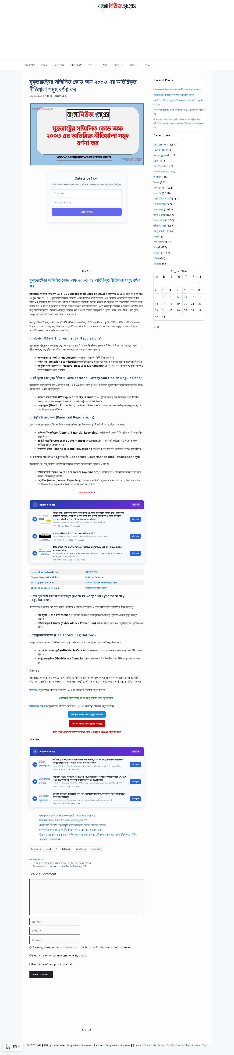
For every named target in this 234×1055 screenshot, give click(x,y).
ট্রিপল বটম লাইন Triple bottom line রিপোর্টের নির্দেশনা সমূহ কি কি (60, 866)
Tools (148, 65)
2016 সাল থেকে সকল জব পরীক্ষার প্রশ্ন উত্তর (101, 582)
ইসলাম (105, 65)
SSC (33, 587)
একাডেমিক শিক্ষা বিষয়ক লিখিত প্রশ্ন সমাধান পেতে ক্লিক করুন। (87, 698)
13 (185, 297)
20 (185, 303)
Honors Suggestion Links (44, 571)
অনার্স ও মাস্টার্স (160, 171)
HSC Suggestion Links (42, 582)
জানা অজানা (158, 209)
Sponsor (195, 1045)
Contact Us (150, 1045)
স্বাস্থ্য (156, 263)
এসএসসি (157, 193)
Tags (204, 1045)
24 (163, 310)
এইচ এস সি (158, 188)
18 (171, 303)
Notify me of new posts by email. (52, 964)
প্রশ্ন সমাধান (59, 65)
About (139, 1045)
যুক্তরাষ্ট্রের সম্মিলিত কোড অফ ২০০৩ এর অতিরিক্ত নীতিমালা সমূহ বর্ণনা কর (84, 283)
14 (192, 297)
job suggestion (162, 155)
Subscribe (87, 212)
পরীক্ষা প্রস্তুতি (76, 65)
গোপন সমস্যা (159, 204)
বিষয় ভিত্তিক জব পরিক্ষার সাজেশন (96, 587)
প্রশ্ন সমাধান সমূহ (91, 571)
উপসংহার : (34, 690)
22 (200, 303)
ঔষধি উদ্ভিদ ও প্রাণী (162, 198)
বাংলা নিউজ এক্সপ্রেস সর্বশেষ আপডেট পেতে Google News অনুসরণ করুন (87, 732)
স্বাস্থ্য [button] (116, 65)
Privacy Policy (182, 1045)
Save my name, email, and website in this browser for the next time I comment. (82, 947)
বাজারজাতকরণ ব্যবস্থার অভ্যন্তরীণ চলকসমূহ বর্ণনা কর (67, 815)
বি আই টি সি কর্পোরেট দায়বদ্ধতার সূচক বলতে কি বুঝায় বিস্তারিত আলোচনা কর (62, 862)
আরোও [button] (132, 65)
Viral (156, 161)
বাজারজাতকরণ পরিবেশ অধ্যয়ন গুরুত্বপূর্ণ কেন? (63, 820)
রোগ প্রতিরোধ (159, 242)
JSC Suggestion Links (48, 587)
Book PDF (159, 150)
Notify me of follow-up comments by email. (59, 955)
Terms (161, 1045)
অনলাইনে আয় (159, 166)
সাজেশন (44, 65)
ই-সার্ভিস (157, 177)
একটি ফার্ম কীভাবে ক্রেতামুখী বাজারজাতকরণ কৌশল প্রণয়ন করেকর (72, 825)
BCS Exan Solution (94, 577)
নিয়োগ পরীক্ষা (30, 65)
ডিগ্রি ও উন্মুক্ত (160, 215)
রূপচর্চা (156, 236)
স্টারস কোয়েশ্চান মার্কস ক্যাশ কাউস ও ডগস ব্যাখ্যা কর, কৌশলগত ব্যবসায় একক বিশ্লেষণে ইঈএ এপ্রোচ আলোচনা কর (178, 123)
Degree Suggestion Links (44, 577)
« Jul (156, 327)
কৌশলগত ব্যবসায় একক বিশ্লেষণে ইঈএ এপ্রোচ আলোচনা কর (71, 830)
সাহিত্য (156, 258)
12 (178, 297)
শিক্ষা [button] (90, 65)
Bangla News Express (79, 1045)
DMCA (170, 1045)
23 (156, 310)
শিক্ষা (155, 247)
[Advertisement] (117, 36)
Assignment (160, 144)
